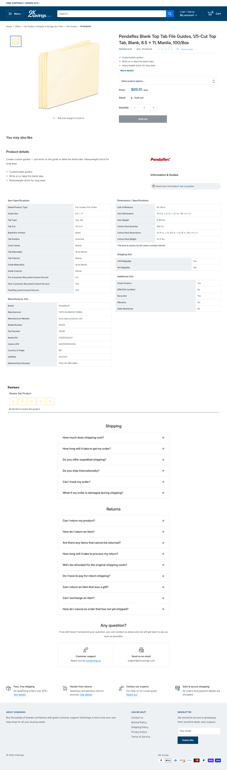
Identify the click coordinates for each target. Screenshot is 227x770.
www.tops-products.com (70, 318)
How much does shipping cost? (83, 437)
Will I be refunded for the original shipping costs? (95, 564)
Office (18, 26)
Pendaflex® (125, 49)
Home (9, 26)
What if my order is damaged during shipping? (93, 492)
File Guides (71, 26)
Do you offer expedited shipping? (84, 459)
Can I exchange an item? (79, 598)
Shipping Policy (139, 727)
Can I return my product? (79, 520)
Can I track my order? (76, 481)
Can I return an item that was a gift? (86, 587)
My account (187, 15)
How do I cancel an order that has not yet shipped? (95, 609)
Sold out (142, 118)
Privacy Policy (139, 731)
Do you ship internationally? (81, 470)
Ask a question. (187, 186)
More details (127, 70)
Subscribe (187, 740)
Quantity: (124, 107)
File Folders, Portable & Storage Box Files (43, 26)
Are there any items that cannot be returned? (92, 542)
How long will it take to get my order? (87, 448)
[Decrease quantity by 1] (134, 107)
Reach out (131, 694)
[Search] (170, 13)
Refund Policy (139, 722)
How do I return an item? (79, 531)
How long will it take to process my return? (90, 553)
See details (20, 694)
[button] (210, 13)
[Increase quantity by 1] (153, 107)
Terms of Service (140, 736)
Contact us (137, 717)
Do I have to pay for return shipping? (86, 575)
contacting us (93, 660)
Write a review (187, 49)
